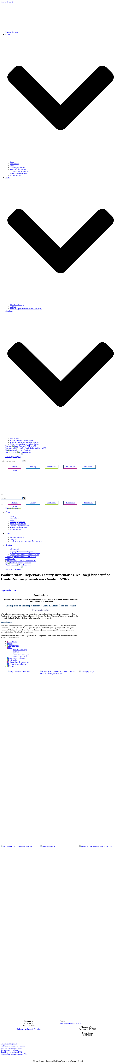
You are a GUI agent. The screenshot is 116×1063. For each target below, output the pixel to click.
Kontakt (11, 666)
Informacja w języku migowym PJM (14, 1054)
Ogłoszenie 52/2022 (10, 590)
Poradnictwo (70, 467)
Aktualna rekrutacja (17, 305)
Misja (12, 162)
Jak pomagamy (15, 175)
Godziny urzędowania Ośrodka (29, 1029)
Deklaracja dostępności (9, 1044)
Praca (10, 648)
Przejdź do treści (7, 2)
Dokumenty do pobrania (17, 664)
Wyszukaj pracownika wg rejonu (21, 440)
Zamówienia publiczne (18, 169)
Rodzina (15, 503)
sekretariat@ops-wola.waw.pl (70, 1023)
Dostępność (12, 660)
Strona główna (11, 32)
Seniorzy (33, 503)
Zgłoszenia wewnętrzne (18, 173)
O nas (10, 644)
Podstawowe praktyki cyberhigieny (13, 1046)
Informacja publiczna (17, 167)
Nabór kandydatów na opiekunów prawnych (26, 309)
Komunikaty (14, 164)
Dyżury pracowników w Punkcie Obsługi (24, 444)
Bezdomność (51, 467)
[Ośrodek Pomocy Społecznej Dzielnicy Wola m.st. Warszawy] (23, 28)
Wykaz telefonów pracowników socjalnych (25, 442)
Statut (12, 166)
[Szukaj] (24, 461)
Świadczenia (88, 467)
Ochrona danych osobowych (20, 171)
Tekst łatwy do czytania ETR (11, 1052)
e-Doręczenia (14, 438)
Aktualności (12, 642)
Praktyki (13, 307)
